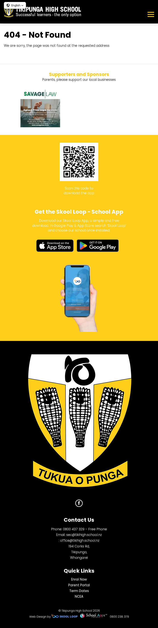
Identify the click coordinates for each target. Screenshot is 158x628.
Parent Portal (79, 585)
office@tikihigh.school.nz (79, 540)
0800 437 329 (73, 529)
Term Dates (79, 591)
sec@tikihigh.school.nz (84, 534)
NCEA (79, 596)
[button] (15, 5)
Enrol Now (79, 579)
